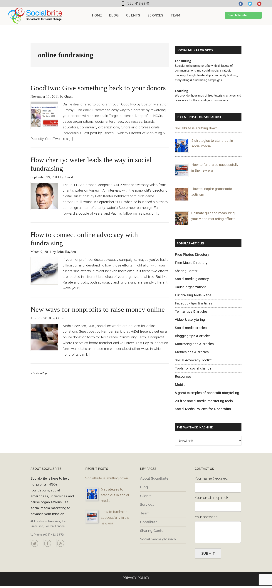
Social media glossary (192, 279)
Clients (145, 496)
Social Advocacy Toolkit (193, 360)
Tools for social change (193, 368)
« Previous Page (39, 373)
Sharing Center (186, 271)
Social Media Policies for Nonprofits (203, 409)
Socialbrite (35, 15)
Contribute (149, 522)
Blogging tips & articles (193, 336)
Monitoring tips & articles (194, 344)
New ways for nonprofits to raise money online (98, 309)
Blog (144, 487)
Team (145, 513)
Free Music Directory (191, 263)
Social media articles (191, 328)
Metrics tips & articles (192, 352)
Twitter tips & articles (191, 311)
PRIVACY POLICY (136, 578)
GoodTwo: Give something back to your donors (98, 88)
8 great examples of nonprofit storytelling (207, 393)
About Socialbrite (154, 478)
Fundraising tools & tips (193, 295)
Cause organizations (190, 287)
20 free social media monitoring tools (204, 401)
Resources (183, 376)
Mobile (180, 384)
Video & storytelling (190, 319)
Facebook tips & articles (193, 303)
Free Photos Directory (192, 254)
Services (147, 504)
